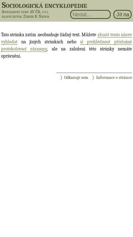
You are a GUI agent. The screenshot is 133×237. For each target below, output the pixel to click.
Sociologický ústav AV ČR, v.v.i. (25, 11)
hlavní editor (12, 16)
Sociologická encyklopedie (44, 5)
